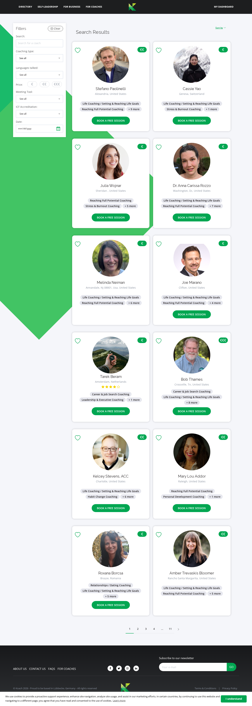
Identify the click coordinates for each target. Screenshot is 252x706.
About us (20, 669)
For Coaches (94, 6)
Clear (56, 28)
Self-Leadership (48, 6)
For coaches (67, 669)
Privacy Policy (229, 688)
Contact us (37, 669)
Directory (25, 6)
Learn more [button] (119, 700)
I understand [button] (234, 698)
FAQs (51, 669)
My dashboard (224, 6)
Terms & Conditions (205, 688)
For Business (71, 6)
